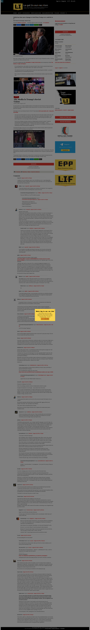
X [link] (54, 310)
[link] (45, 310)
